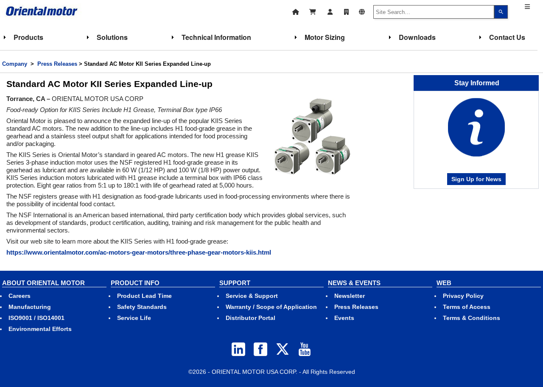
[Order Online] (312, 10)
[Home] (295, 10)
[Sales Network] (346, 10)
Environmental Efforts (40, 328)
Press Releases (57, 64)
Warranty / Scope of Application (271, 306)
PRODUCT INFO (135, 282)
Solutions (112, 37)
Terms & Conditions (471, 317)
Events (344, 317)
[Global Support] (362, 10)
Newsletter (349, 295)
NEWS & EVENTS (354, 282)
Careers (19, 295)
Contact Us (507, 37)
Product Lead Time (144, 295)
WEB (444, 282)
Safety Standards (142, 306)
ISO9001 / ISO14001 (36, 317)
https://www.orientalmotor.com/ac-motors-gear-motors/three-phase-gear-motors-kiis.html (138, 252)
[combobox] (434, 12)
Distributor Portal (250, 317)
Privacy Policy (463, 295)
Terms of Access (466, 306)
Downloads (417, 37)
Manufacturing (29, 306)
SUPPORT (234, 282)
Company (14, 64)
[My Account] (330, 10)
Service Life (134, 317)
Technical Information (216, 37)
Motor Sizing (325, 37)
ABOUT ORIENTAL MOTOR (43, 282)
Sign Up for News (476, 179)
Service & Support (252, 295)
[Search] (501, 12)
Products (28, 37)
